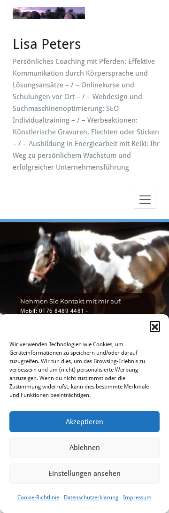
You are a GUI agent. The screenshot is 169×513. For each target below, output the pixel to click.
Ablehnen (84, 447)
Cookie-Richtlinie (38, 497)
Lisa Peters (47, 44)
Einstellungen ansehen (84, 473)
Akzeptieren (84, 422)
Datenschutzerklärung (91, 497)
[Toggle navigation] (145, 200)
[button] (155, 326)
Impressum (137, 497)
